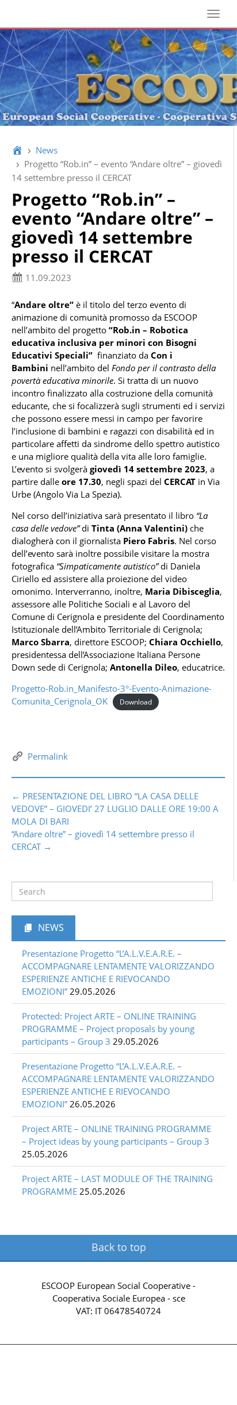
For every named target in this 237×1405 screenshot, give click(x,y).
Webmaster (119, 1323)
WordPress (147, 1381)
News (47, 150)
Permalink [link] (48, 756)
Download (136, 702)
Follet (200, 1381)
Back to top (118, 1247)
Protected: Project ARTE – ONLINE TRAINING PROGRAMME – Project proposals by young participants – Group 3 (109, 1028)
